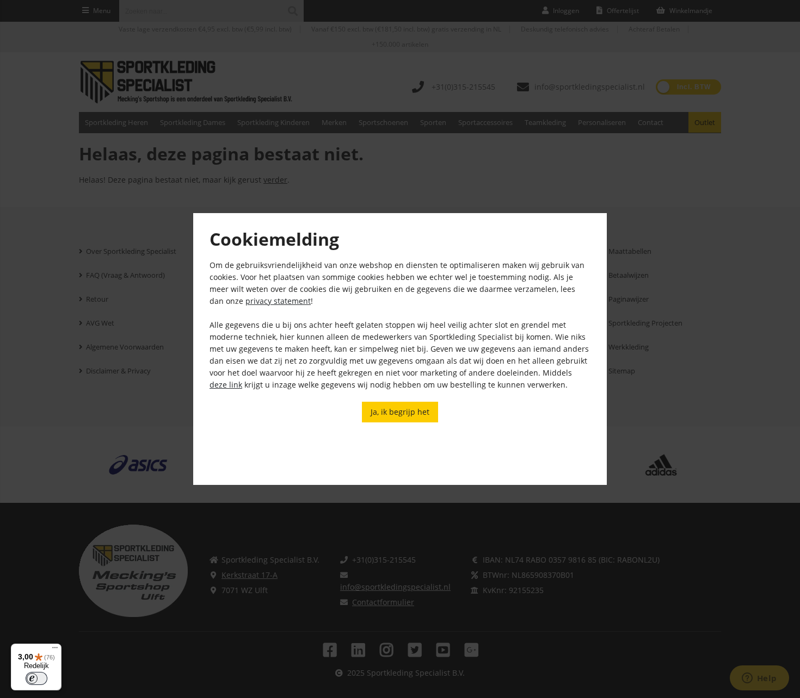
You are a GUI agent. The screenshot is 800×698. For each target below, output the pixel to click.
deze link (226, 384)
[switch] (36, 678)
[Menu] (54, 650)
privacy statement (278, 301)
